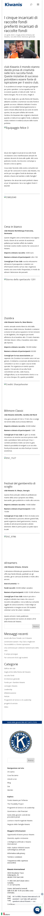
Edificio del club (9, 668)
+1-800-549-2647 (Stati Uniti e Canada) (18, 882)
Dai (8, 786)
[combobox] (5, 914)
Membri (10, 790)
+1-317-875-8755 (13, 885)
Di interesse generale (12, 679)
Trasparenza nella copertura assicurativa (17, 862)
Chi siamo (11, 772)
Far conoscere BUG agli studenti (16, 657)
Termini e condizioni (14, 857)
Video (6, 707)
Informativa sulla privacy (16, 853)
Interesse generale (28, 37)
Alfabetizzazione (10, 693)
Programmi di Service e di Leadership (17, 700)
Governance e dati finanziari (17, 811)
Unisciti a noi (12, 779)
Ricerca (36, 626)
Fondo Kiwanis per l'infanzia (17, 800)
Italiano (7, 914)
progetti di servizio (11, 703)
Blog (9, 783)
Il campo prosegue (11, 654)
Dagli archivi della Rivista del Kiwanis (17, 672)
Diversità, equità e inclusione (17, 838)
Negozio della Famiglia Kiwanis (18, 824)
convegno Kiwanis (10, 686)
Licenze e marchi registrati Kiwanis (19, 820)
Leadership (8, 689)
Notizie (6, 696)
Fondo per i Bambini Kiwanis (14, 682)
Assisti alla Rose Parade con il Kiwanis (18, 638)
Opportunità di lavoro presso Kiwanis (20, 834)
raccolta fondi (16, 37)
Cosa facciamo (12, 775)
